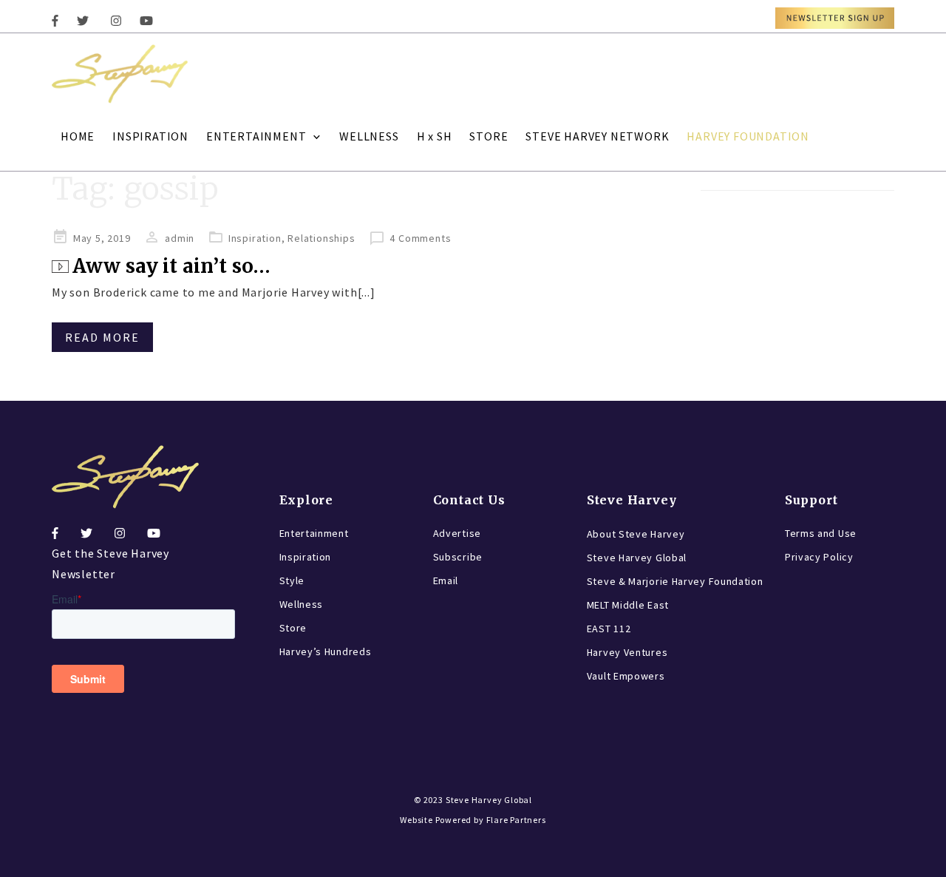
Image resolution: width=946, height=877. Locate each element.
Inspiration (255, 238)
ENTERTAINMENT (256, 136)
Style (292, 580)
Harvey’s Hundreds (325, 651)
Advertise (457, 533)
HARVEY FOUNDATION (748, 136)
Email (446, 580)
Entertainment (314, 533)
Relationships (321, 238)
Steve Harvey (632, 499)
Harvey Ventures (627, 652)
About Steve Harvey (636, 534)
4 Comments (420, 238)
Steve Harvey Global (637, 557)
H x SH (434, 136)
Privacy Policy (819, 556)
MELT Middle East (628, 605)
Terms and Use (821, 533)
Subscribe (458, 556)
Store (293, 627)
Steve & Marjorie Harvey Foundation (675, 581)
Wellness (301, 604)
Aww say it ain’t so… (171, 266)
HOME (78, 136)
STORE (488, 136)
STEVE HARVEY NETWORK (597, 136)
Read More (102, 337)
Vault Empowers (626, 676)
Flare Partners (516, 819)
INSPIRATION (150, 136)
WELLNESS (368, 136)
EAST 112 (609, 628)
